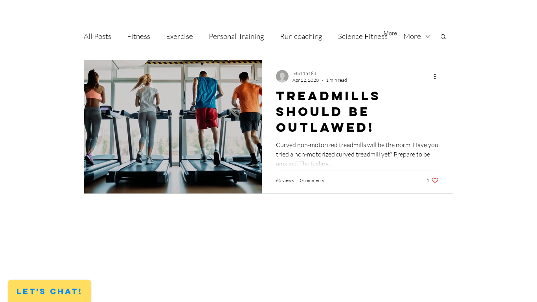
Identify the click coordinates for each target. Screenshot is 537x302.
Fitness (138, 36)
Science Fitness (363, 36)
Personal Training (236, 36)
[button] (443, 37)
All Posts (97, 36)
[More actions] (437, 76)
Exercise (179, 36)
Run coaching (301, 36)
